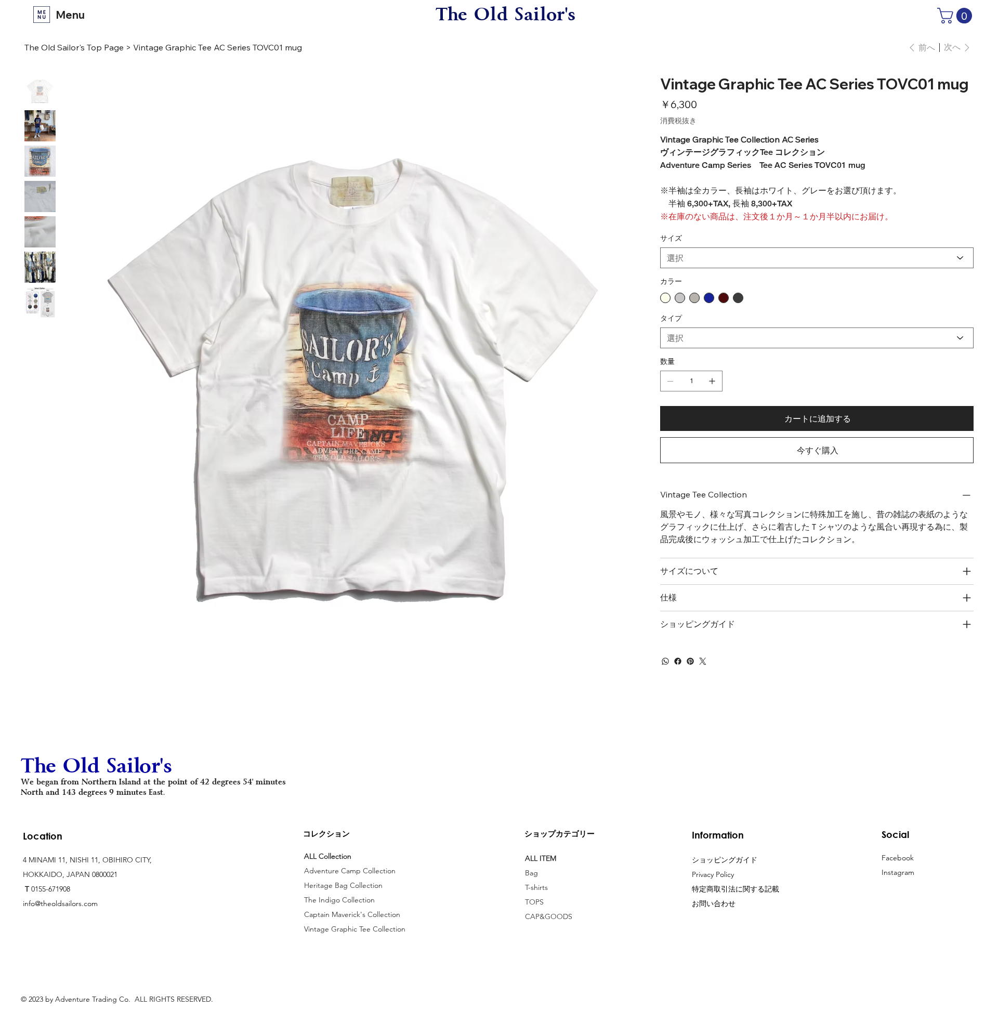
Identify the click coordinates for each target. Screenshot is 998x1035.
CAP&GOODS (548, 916)
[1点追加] (712, 381)
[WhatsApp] (665, 661)
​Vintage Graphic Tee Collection (354, 929)
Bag (532, 872)
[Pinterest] (690, 661)
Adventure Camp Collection (350, 870)
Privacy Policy (713, 874)
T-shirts (536, 887)
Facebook (898, 857)
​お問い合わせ (714, 903)
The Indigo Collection (339, 900)
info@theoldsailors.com (60, 903)
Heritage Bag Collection (343, 885)
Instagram (898, 872)
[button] (956, 15)
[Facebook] (678, 661)
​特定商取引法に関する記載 (735, 889)
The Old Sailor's (506, 14)
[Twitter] (703, 661)
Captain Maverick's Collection (352, 914)
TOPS (534, 902)
